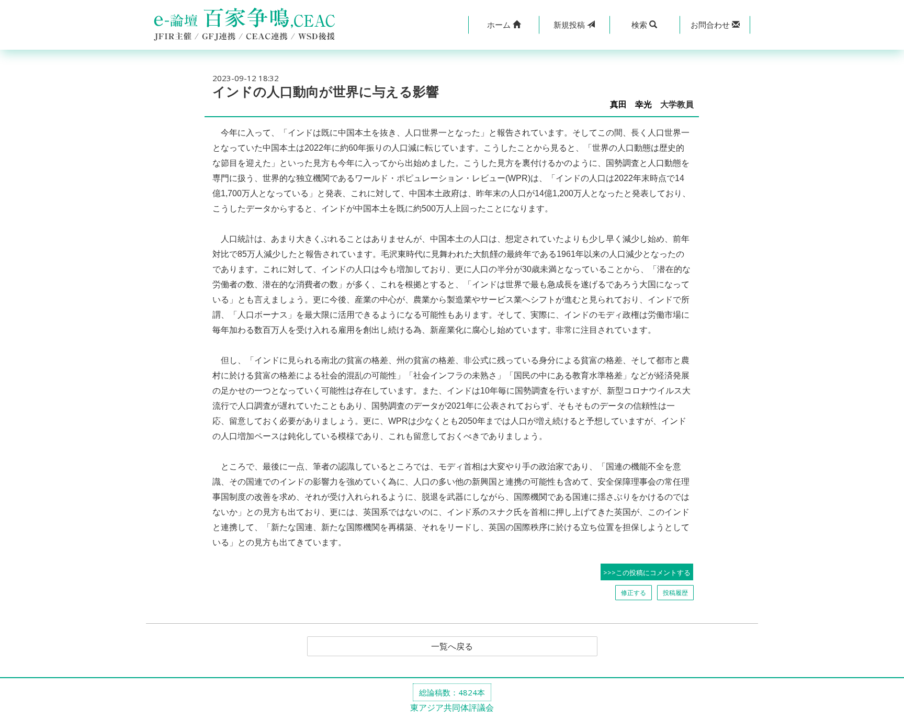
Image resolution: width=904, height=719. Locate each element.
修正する (633, 592)
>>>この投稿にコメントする (647, 572)
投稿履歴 (675, 592)
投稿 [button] (570, 24)
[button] (503, 25)
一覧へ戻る (452, 646)
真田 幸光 (631, 104)
